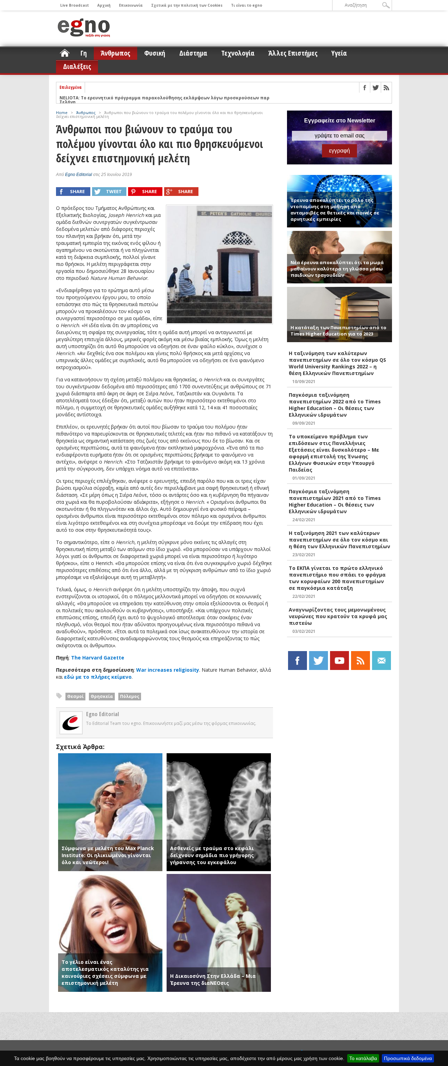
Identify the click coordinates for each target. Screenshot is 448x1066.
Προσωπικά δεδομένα (408, 1058)
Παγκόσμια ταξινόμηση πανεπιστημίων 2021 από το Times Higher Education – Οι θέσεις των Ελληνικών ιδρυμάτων (335, 501)
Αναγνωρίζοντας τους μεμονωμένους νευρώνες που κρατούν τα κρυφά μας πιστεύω (338, 616)
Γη (83, 53)
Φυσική (154, 53)
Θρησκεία (102, 696)
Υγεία (339, 53)
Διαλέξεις (77, 66)
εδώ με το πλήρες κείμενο (98, 676)
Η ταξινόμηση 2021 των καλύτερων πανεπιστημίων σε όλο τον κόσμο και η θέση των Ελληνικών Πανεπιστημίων (339, 540)
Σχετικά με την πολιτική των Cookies (187, 5)
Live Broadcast (74, 5)
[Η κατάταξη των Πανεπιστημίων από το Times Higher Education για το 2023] (339, 290)
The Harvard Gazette (97, 657)
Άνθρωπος (115, 53)
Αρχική (104, 5)
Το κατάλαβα (363, 1058)
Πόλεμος (129, 696)
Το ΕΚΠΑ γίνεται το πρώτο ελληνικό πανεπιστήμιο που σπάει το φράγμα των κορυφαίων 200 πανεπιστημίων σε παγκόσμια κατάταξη (337, 578)
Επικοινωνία (131, 5)
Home (62, 112)
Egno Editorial (78, 174)
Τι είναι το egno (246, 5)
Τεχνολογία (237, 53)
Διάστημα (193, 53)
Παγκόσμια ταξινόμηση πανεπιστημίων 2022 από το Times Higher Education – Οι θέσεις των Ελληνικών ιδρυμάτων (335, 404)
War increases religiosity (167, 669)
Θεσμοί (75, 696)
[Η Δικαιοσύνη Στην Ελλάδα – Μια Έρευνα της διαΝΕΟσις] (219, 877)
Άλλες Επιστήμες (292, 53)
